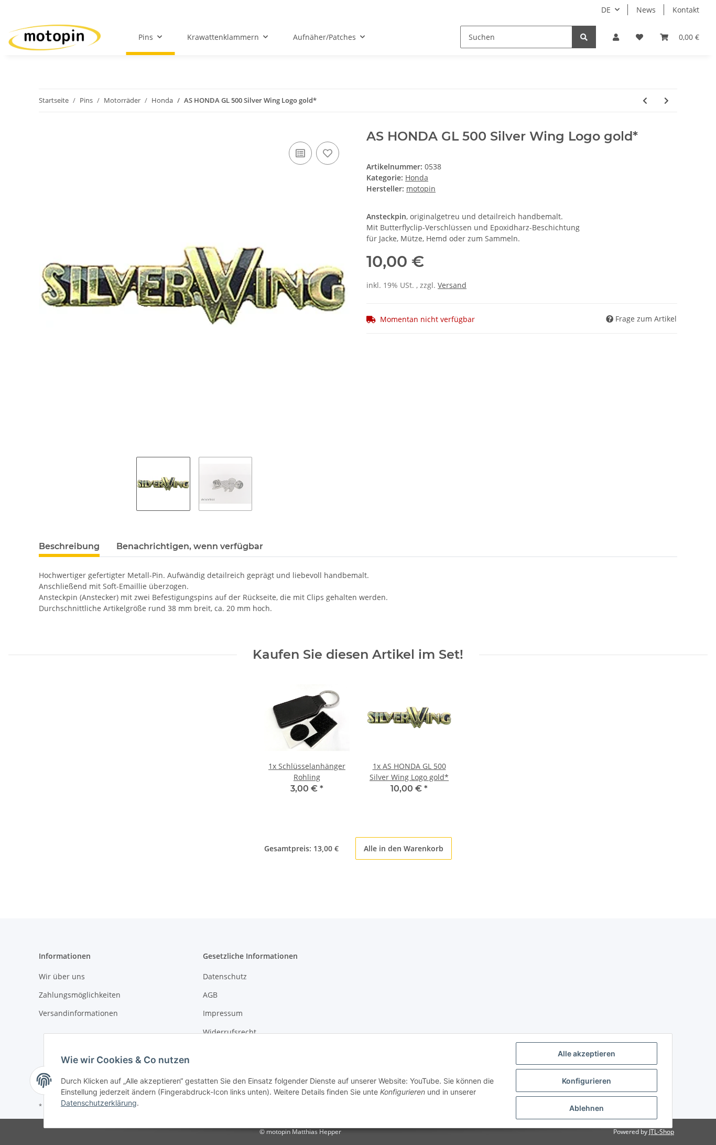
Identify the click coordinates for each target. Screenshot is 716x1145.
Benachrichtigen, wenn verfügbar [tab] (189, 546)
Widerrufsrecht (229, 1032)
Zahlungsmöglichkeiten (80, 995)
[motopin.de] (54, 37)
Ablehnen (586, 1108)
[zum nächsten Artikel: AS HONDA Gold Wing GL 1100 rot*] (666, 100)
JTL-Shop (661, 1131)
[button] (615, 37)
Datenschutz (225, 976)
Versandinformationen (78, 1013)
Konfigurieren (586, 1080)
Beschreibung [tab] (69, 546)
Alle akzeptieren (586, 1053)
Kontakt (685, 10)
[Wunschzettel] (639, 37)
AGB (210, 995)
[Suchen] (584, 37)
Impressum (223, 1013)
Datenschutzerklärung (99, 1102)
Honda (416, 178)
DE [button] (606, 10)
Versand (452, 285)
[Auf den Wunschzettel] (327, 153)
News (646, 10)
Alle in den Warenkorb (403, 848)
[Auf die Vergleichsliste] (300, 153)
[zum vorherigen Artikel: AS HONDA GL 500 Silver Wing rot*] (645, 100)
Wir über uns (62, 976)
